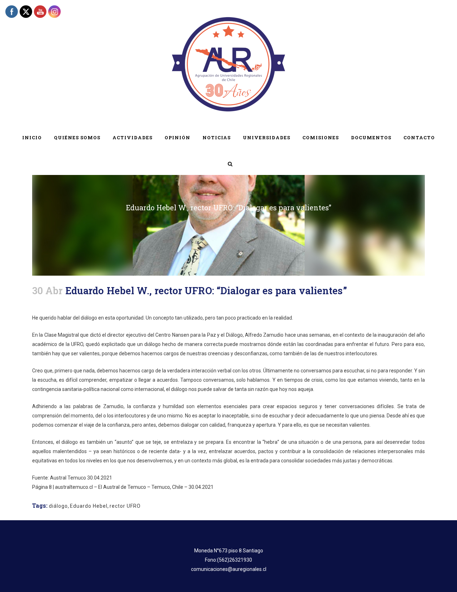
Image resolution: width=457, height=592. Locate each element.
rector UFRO (125, 506)
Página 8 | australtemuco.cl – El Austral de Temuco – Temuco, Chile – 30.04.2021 (123, 487)
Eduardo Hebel (88, 506)
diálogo (58, 506)
